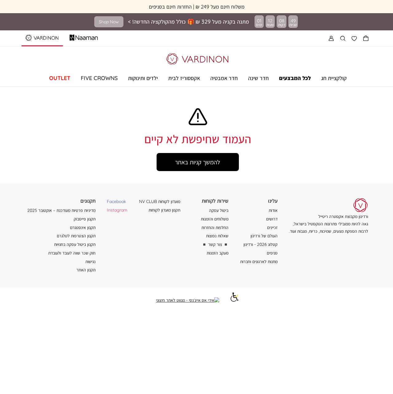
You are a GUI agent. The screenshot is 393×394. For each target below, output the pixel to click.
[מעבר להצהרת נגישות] (234, 300)
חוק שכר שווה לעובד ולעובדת (71, 252)
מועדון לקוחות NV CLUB (159, 201)
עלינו (273, 200)
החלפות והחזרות (214, 227)
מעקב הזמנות (217, 252)
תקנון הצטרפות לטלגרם (76, 235)
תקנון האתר (85, 269)
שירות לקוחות (215, 200)
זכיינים (272, 227)
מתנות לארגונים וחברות (259, 261)
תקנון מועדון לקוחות (164, 209)
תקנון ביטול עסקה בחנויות (74, 244)
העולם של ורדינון (264, 235)
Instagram (117, 209)
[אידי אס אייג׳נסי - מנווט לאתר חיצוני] (187, 300)
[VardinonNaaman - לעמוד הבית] (197, 58)
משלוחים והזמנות (214, 218)
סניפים (272, 252)
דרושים (272, 218)
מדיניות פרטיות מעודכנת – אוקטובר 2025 (61, 210)
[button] (366, 38)
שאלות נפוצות (217, 235)
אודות (273, 210)
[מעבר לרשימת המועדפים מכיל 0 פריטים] (354, 38)
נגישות (90, 261)
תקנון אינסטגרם (82, 227)
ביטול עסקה (218, 210)
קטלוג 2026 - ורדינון (260, 244)
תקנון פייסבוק (84, 218)
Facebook (116, 201)
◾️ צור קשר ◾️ (215, 244)
